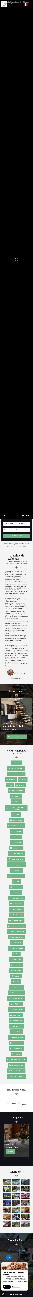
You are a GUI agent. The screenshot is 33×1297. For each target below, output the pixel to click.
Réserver (10, 1152)
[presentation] (2, 732)
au (18, 524)
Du (7, 524)
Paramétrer (16, 1287)
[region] (14, 1276)
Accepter (7, 1287)
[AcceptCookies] (3, 1293)
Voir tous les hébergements (16, 737)
